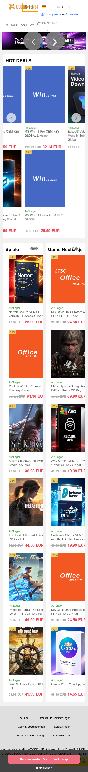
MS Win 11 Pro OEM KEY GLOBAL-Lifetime (26, 133)
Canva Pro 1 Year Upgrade (69, 684)
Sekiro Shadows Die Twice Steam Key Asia (26, 463)
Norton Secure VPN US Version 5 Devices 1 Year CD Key (28, 316)
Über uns (23, 718)
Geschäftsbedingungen (31, 726)
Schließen (45, 768)
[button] (33, 40)
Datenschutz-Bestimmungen (54, 718)
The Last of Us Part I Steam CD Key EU (27, 537)
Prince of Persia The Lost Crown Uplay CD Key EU (26, 611)
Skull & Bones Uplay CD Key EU (28, 686)
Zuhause (10, 24)
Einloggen (51, 14)
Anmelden (72, 14)
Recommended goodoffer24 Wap (44, 759)
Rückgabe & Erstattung (30, 735)
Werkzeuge (47, 22)
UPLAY (28, 24)
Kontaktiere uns (62, 735)
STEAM (19, 24)
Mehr (33, 248)
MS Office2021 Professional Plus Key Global (27, 388)
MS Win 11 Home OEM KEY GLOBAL (28, 217)
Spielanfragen (62, 726)
